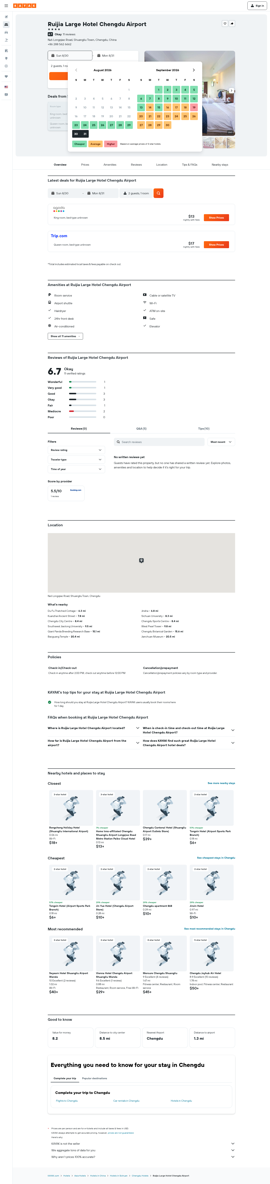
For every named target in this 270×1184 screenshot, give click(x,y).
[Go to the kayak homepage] (24, 5)
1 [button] (128, 90)
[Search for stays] (6, 24)
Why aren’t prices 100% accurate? (73, 1157)
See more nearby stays (221, 783)
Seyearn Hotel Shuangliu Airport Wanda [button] (68, 975)
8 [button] (129, 98)
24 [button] (85, 125)
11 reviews (69, 34)
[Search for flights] (6, 17)
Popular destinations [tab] (94, 1078)
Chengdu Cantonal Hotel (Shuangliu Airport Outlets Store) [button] (164, 829)
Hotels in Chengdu (181, 1100)
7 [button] (120, 98)
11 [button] (94, 107)
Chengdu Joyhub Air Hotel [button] (205, 973)
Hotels (66, 1175)
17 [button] (85, 116)
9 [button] (76, 107)
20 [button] (111, 116)
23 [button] (76, 125)
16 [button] (76, 116)
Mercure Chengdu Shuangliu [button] (160, 973)
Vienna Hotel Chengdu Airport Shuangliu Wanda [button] (114, 975)
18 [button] (93, 116)
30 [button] (76, 134)
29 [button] (129, 125)
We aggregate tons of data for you (73, 1150)
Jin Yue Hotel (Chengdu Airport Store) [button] (114, 907)
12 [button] (102, 107)
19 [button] (102, 116)
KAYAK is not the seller (65, 1143)
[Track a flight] (6, 66)
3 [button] (85, 98)
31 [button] (85, 134)
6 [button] (111, 98)
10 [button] (85, 107)
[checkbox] (66, 493)
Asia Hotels (80, 1175)
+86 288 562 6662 (59, 44)
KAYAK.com (53, 1175)
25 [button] (93, 125)
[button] (6, 6)
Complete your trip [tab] (65, 1078)
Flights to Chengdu (67, 1100)
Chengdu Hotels (140, 1175)
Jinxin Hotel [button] (197, 906)
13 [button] (111, 107)
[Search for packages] (6, 40)
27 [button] (111, 125)
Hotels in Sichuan (118, 1175)
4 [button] (94, 98)
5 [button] (102, 98)
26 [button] (102, 125)
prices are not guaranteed (121, 1132)
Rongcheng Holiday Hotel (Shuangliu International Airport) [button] (68, 829)
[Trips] (6, 76)
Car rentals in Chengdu (126, 1100)
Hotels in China (98, 1175)
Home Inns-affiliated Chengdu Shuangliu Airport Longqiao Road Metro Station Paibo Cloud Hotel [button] (116, 835)
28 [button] (120, 125)
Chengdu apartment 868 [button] (157, 906)
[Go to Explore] (6, 58)
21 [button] (120, 116)
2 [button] (76, 98)
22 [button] (129, 116)
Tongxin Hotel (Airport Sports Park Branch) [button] (210, 833)
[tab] (79, 428)
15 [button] (129, 107)
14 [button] (120, 107)
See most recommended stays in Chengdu (209, 928)
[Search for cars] (6, 32)
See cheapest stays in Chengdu (216, 857)
